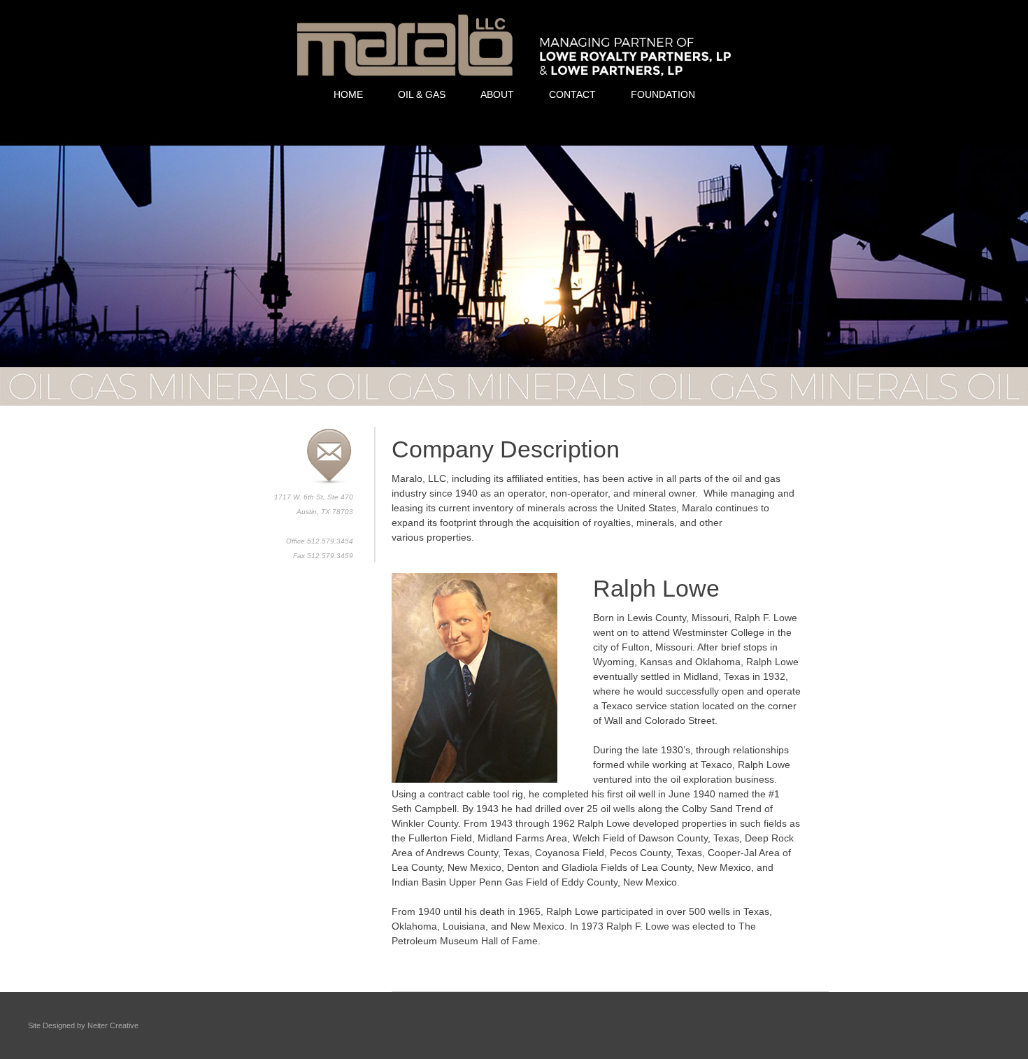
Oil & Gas (421, 94)
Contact (572, 94)
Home (348, 94)
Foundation (663, 94)
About (497, 94)
